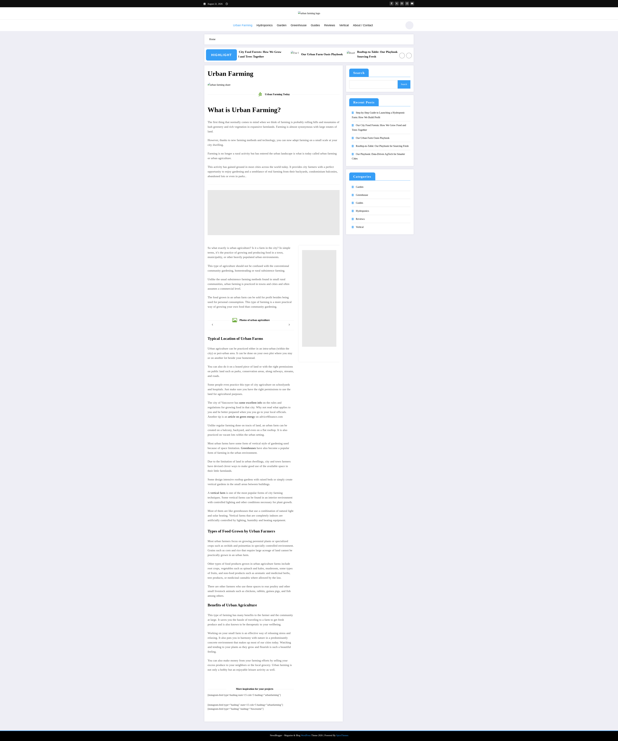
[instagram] (407, 3)
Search (359, 73)
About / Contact (363, 25)
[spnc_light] (409, 25)
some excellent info (250, 402)
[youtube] (412, 3)
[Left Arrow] (402, 55)
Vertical (344, 25)
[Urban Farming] (219, 84)
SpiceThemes (342, 735)
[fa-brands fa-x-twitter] (397, 3)
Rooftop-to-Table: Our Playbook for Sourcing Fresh (356, 54)
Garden (281, 25)
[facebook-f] (391, 3)
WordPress (306, 735)
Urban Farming (242, 25)
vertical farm (217, 492)
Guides (315, 25)
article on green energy (241, 416)
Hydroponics (265, 25)
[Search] (399, 26)
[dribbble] (402, 3)
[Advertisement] (274, 212)
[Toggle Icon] (206, 25)
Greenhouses (248, 448)
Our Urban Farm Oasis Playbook (298, 54)
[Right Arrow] (409, 55)
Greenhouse (299, 25)
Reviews (329, 25)
